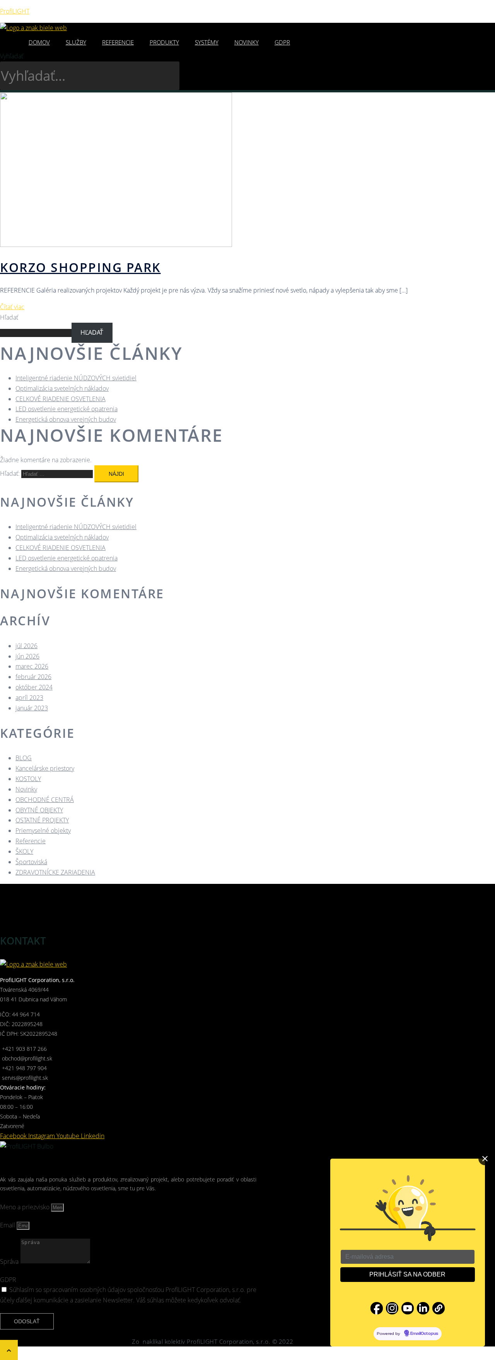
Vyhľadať (11, 56)
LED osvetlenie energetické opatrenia (66, 409)
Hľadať (9, 317)
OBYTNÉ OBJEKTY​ (39, 810)
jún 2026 (27, 656)
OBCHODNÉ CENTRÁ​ (44, 799)
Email (8, 1225)
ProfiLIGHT (14, 11)
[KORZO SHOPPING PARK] (116, 244)
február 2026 (33, 676)
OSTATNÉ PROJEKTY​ (42, 820)
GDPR (282, 42)
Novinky (246, 42)
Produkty (164, 42)
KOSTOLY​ (28, 778)
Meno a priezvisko (25, 1207)
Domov (39, 42)
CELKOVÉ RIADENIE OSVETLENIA (60, 399)
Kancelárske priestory (44, 768)
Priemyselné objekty (43, 830)
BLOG (23, 758)
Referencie (118, 42)
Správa (10, 1261)
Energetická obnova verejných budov (65, 419)
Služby (76, 42)
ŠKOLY (24, 851)
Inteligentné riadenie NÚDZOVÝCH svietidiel (76, 378)
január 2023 (31, 708)
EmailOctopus (424, 1334)
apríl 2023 (29, 697)
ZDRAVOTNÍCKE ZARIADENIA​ (55, 872)
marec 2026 (31, 666)
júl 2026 (26, 646)
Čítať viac (12, 307)
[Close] (485, 1158)
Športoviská (31, 862)
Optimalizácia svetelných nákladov (62, 388)
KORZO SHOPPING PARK (80, 267)
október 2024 (34, 687)
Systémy (206, 42)
